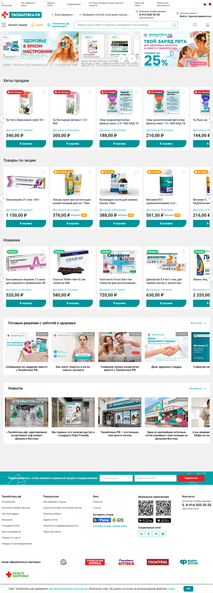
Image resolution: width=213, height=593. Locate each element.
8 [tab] (77, 63)
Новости (97, 501)
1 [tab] (59, 63)
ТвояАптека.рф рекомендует (60, 25)
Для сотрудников (11, 531)
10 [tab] (83, 63)
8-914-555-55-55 (149, 14)
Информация (74, 4)
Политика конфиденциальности (60, 525)
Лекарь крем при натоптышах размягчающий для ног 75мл (72, 201)
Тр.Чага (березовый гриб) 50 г (25, 119)
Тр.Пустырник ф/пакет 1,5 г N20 (70, 121)
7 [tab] (75, 63)
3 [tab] (64, 63)
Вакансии (7, 519)
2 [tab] (61, 63)
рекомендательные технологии (68, 588)
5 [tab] (69, 63)
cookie (171, 588)
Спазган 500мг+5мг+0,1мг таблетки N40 (69, 281)
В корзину (26, 143)
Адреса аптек (51, 4)
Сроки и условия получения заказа (62, 507)
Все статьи (196, 323)
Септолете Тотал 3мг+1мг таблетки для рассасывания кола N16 (117, 281)
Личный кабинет (52, 513)
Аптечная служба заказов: (152, 11)
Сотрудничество (11, 525)
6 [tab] (72, 63)
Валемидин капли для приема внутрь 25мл (118, 201)
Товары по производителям (17, 543)
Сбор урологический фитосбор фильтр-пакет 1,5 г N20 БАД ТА (165, 121)
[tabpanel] (71, 49)
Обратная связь (139, 4)
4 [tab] (67, 63)
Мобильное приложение (163, 4)
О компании (7, 4)
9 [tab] (80, 63)
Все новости (196, 388)
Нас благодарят (10, 513)
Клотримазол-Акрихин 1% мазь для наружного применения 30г (26, 281)
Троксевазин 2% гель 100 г (23, 199)
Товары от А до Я (11, 537)
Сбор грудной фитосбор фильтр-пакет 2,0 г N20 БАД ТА (119, 121)
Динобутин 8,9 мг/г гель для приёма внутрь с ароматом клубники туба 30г (164, 281)
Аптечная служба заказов (16, 507)
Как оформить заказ (28, 4)
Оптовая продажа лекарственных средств (106, 4)
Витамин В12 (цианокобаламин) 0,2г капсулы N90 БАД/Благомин (164, 201)
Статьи (97, 507)
